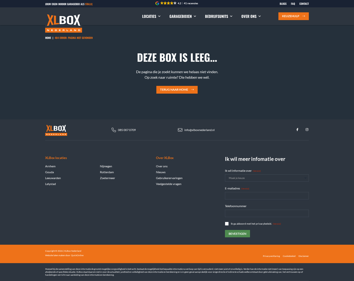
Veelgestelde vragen (168, 184)
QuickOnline (77, 255)
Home (48, 38)
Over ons (248, 16)
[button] (177, 3)
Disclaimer (304, 256)
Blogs (283, 3)
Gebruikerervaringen (169, 178)
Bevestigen (237, 233)
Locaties (149, 16)
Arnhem (50, 166)
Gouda (49, 172)
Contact (304, 3)
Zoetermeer (107, 178)
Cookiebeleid (289, 256)
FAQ (293, 3)
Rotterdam (107, 172)
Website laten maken (55, 255)
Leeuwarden (53, 178)
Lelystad (50, 184)
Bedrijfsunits (216, 16)
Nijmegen (106, 166)
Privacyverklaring (271, 256)
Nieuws (161, 172)
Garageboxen (180, 16)
